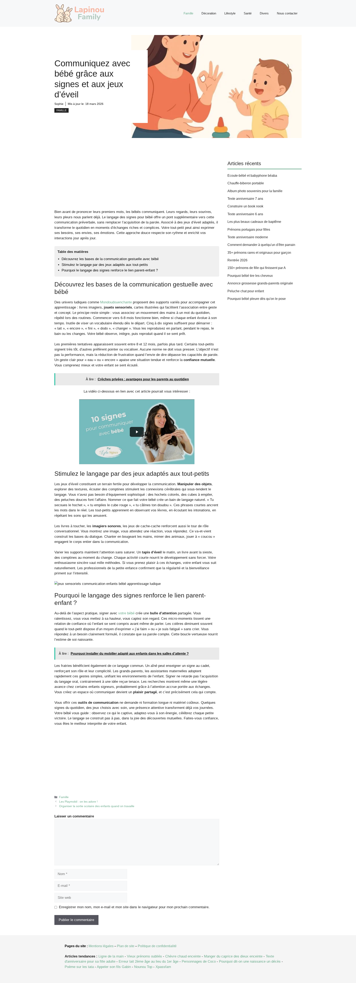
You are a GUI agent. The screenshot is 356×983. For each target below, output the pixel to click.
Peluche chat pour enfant (245, 291)
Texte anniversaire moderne (247, 237)
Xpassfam (163, 967)
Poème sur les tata (79, 967)
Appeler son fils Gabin (114, 967)
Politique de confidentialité (157, 946)
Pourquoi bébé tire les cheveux (250, 275)
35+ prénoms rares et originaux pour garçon (259, 252)
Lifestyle (229, 13)
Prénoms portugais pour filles (248, 229)
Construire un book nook (245, 206)
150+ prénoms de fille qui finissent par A (256, 268)
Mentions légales (101, 946)
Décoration (208, 13)
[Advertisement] (136, 179)
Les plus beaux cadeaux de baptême (254, 221)
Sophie (58, 103)
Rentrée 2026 (237, 260)
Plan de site (125, 946)
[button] (136, 431)
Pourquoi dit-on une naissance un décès (250, 961)
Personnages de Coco (199, 961)
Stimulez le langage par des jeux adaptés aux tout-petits (105, 265)
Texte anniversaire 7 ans (245, 198)
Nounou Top (143, 967)
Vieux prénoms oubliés (144, 956)
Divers (264, 13)
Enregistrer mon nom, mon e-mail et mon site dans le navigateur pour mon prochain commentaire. (134, 907)
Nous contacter (287, 13)
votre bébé (126, 613)
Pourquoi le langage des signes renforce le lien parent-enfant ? (110, 270)
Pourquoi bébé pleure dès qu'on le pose (256, 298)
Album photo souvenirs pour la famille (254, 191)
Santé (248, 13)
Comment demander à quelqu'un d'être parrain (261, 245)
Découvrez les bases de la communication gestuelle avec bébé (110, 259)
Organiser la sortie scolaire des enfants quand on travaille (96, 806)
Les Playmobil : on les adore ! (78, 801)
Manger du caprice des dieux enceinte (233, 956)
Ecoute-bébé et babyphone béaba (252, 175)
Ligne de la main (111, 956)
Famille (188, 13)
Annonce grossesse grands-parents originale (260, 283)
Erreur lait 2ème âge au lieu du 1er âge (148, 961)
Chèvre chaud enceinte (183, 956)
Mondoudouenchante (116, 302)
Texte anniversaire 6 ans (245, 214)
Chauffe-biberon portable (245, 183)
